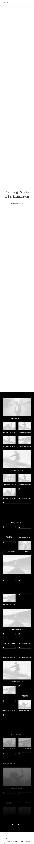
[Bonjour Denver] (6, 2)
